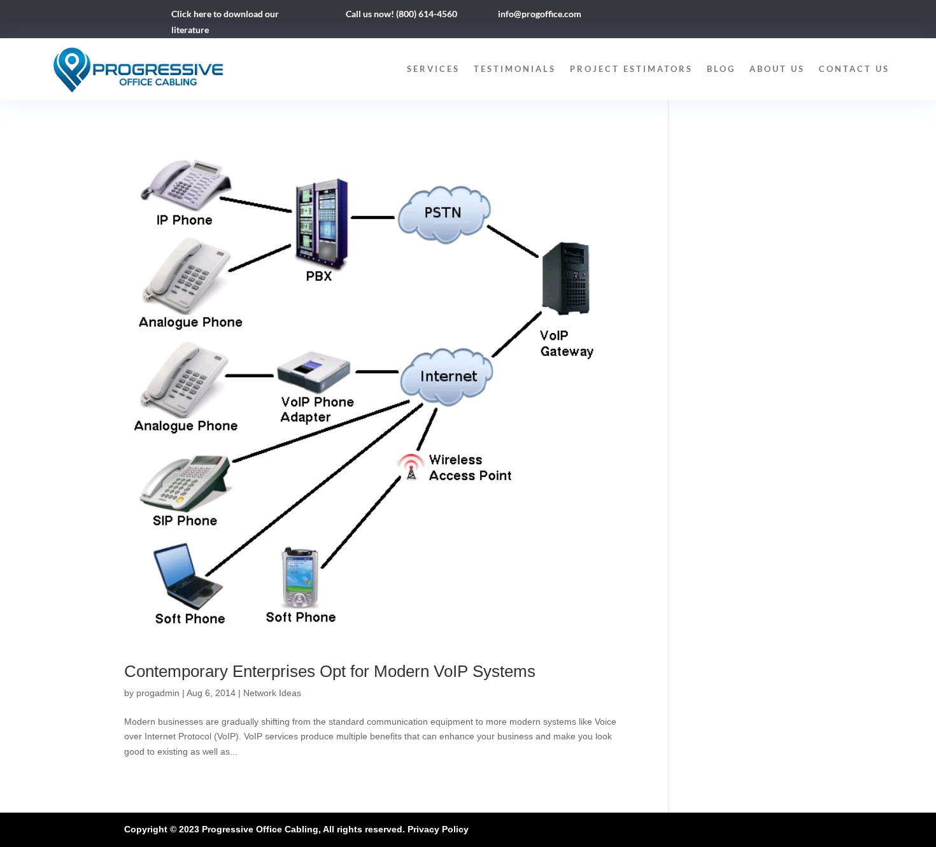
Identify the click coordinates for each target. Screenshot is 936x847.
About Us (777, 69)
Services (433, 69)
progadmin (158, 693)
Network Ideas (272, 693)
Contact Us (854, 69)
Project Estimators (631, 69)
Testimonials (515, 69)
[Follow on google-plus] (721, 16)
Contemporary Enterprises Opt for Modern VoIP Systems (329, 671)
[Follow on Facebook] (670, 16)
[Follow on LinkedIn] (696, 16)
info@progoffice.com (539, 13)
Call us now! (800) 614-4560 (401, 13)
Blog (721, 69)
